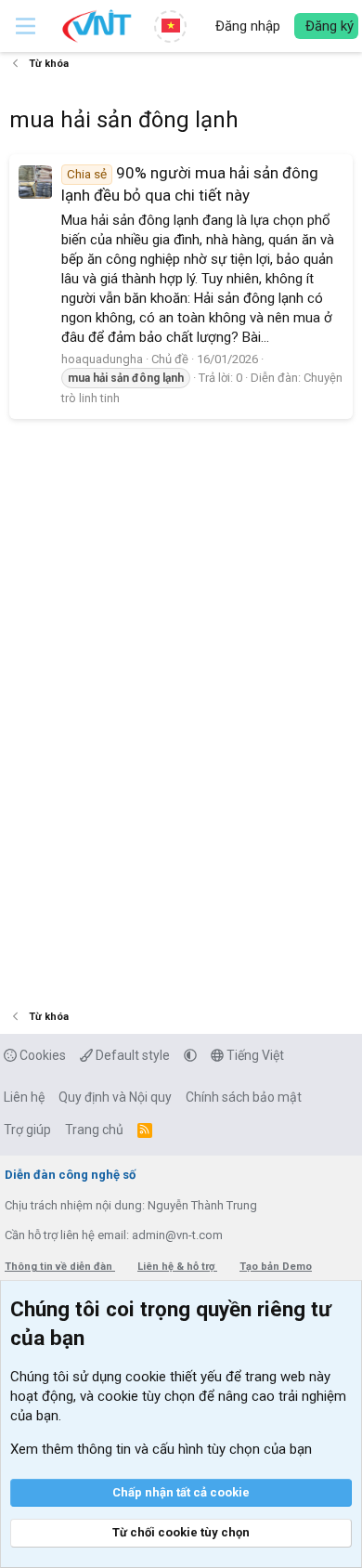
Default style (131, 1055)
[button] (25, 26)
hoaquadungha (102, 359)
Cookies (41, 1055)
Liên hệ (24, 1097)
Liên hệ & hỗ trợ (177, 1267)
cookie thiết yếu (173, 1376)
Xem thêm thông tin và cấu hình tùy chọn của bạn (161, 1449)
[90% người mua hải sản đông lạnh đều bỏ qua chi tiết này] (35, 182)
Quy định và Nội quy (115, 1097)
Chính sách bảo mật (244, 1097)
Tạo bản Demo (275, 1267)
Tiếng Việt (254, 1055)
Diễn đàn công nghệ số (70, 1175)
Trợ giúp (27, 1129)
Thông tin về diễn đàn (60, 1267)
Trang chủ (94, 1129)
